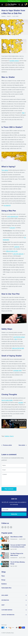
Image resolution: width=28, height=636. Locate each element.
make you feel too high (18, 348)
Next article (22, 445)
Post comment (9, 489)
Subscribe (14, 514)
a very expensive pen (12, 216)
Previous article (7, 445)
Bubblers (4, 583)
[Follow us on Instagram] (5, 527)
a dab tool (16, 246)
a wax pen (12, 227)
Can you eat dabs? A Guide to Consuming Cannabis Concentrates (18, 546)
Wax (23, 112)
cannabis (20, 402)
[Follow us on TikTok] (11, 527)
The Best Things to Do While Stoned (16, 554)
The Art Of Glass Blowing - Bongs (17, 563)
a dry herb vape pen (18, 253)
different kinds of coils (11, 251)
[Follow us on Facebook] (2, 527)
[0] (25, 5)
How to (12, 436)
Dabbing (3, 16)
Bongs (3, 580)
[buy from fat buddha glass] (14, 419)
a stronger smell (17, 370)
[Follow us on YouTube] (8, 527)
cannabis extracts (14, 60)
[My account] (22, 4)
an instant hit (7, 205)
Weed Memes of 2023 (16, 536)
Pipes (3, 576)
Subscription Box (6, 587)
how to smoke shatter (7, 400)
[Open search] (19, 4)
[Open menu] (2, 4)
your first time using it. (19, 337)
